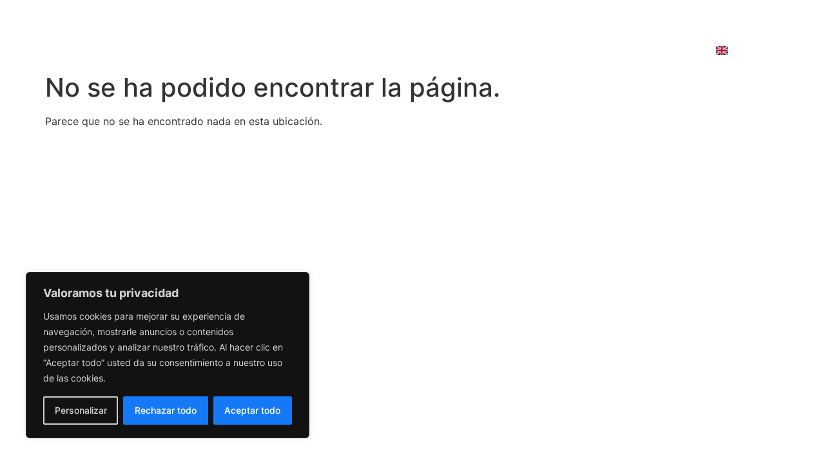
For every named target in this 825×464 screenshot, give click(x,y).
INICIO (193, 50)
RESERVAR (576, 50)
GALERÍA (502, 50)
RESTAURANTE (273, 50)
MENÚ (352, 50)
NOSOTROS (424, 50)
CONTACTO (658, 50)
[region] (167, 355)
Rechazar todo (166, 410)
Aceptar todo (252, 410)
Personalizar (81, 410)
